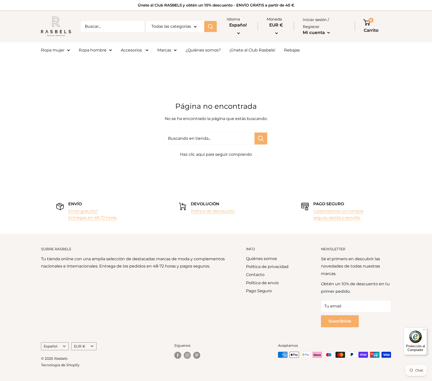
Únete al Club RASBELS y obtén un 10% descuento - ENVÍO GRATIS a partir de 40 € (216, 5)
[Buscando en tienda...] (260, 138)
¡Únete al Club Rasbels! (252, 50)
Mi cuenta (314, 32)
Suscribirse (339, 321)
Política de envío (262, 282)
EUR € (79, 346)
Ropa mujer (52, 50)
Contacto (255, 274)
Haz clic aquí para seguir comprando (216, 154)
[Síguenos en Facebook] (177, 355)
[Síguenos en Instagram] (187, 355)
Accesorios (132, 50)
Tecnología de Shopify (60, 365)
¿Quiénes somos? (203, 50)
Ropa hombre (92, 50)
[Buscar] (210, 26)
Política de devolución (213, 211)
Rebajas (292, 50)
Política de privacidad (267, 266)
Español (51, 346)
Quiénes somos (261, 258)
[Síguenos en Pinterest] (196, 355)
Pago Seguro (259, 290)
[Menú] (424, 331)
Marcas (164, 50)
